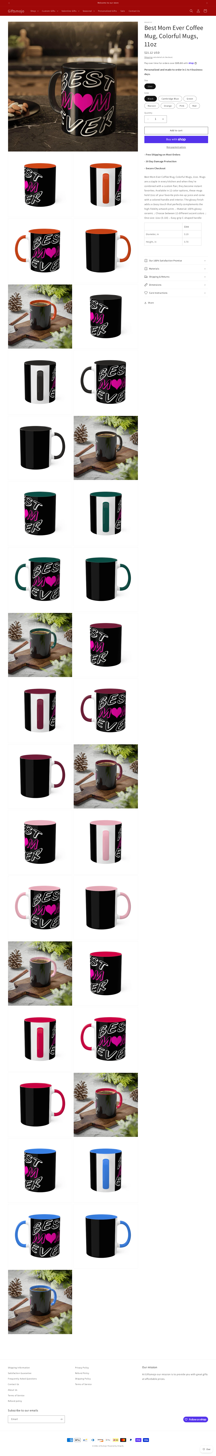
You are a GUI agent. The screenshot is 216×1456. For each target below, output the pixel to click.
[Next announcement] (207, 3)
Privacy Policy (82, 1367)
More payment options (176, 147)
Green (190, 98)
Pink (182, 105)
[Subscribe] (61, 1419)
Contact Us (13, 1384)
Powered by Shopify (116, 1446)
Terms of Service (16, 1395)
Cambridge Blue (170, 98)
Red (194, 105)
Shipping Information (19, 1367)
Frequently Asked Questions (22, 1378)
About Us (12, 1389)
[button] (34, 11)
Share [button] (151, 302)
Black (151, 98)
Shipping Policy (83, 1378)
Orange (168, 105)
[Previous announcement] (9, 3)
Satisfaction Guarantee (19, 1373)
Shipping (148, 57)
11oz (150, 86)
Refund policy (15, 1401)
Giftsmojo (103, 1446)
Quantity (148, 112)
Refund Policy (82, 1373)
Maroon (152, 105)
